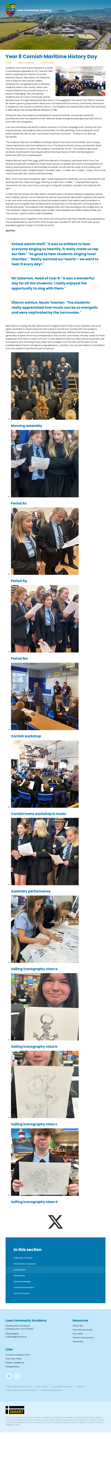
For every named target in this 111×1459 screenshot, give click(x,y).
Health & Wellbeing (15, 1362)
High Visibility (42, 1386)
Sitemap (80, 1386)
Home (9, 62)
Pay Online (78, 1333)
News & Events (26, 62)
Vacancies (78, 1341)
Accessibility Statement (62, 1386)
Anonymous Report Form (18, 1354)
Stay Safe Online (14, 1358)
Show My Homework (82, 1329)
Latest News (47, 62)
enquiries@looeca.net (16, 1336)
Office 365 (78, 1325)
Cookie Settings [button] (12, 1386)
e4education (56, 1390)
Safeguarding (12, 1366)
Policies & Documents (83, 1337)
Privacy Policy (26, 1386)
